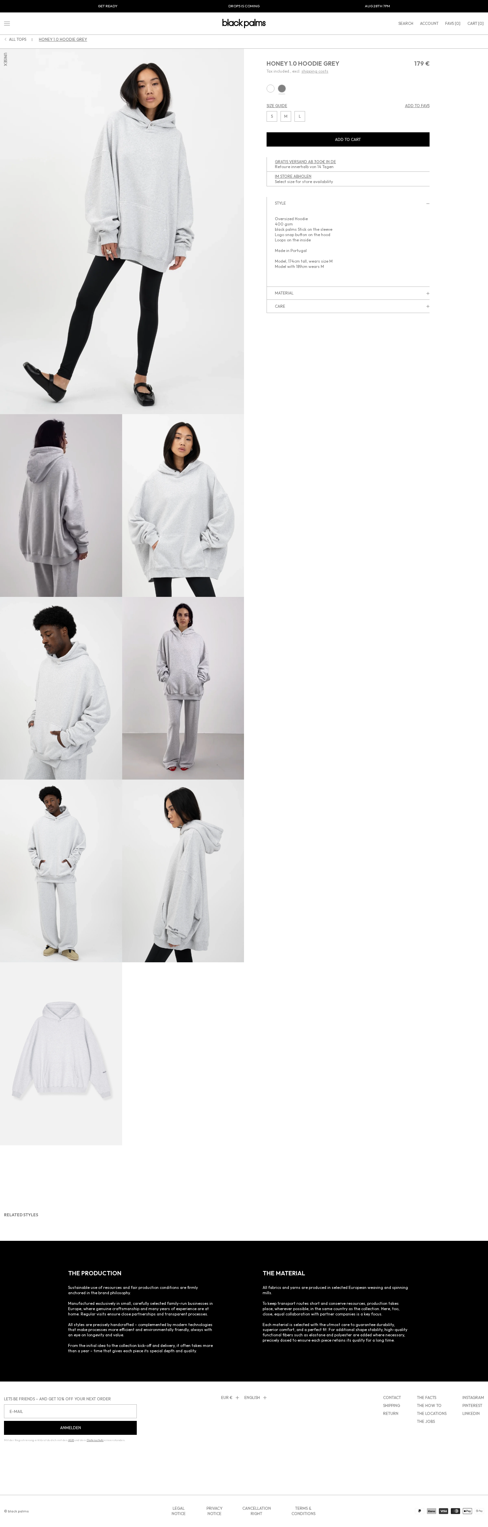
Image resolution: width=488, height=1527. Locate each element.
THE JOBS (426, 1421)
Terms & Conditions (303, 1511)
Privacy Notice (214, 1511)
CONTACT (392, 1397)
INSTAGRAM (473, 1397)
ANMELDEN (70, 1427)
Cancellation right (256, 1511)
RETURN (390, 1413)
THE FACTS (426, 1397)
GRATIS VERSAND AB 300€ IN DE (305, 161)
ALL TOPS (17, 39)
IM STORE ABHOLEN (293, 176)
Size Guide (277, 105)
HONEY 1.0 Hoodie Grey (63, 39)
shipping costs (314, 71)
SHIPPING (391, 1405)
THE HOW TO (429, 1405)
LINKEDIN (471, 1413)
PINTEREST (472, 1405)
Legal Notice (179, 1511)
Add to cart (348, 139)
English (252, 1397)
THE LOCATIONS (432, 1413)
